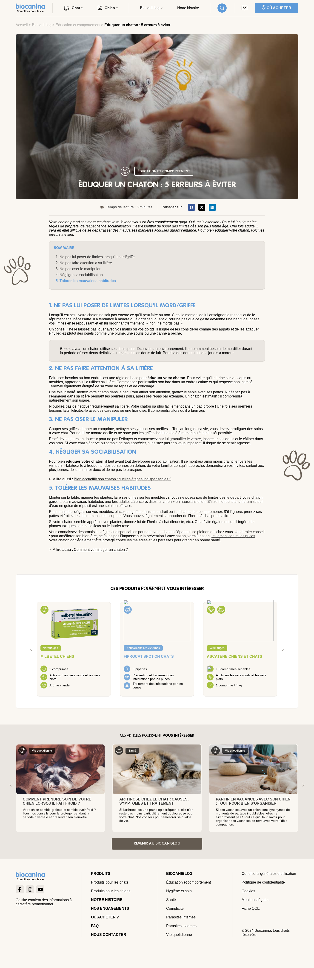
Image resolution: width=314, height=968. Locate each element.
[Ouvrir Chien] (117, 8)
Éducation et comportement (78, 25)
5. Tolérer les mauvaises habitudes (86, 281)
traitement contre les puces (233, 536)
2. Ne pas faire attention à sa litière (84, 263)
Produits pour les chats (109, 882)
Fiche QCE (251, 908)
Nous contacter (108, 935)
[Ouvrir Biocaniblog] (162, 8)
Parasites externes (181, 926)
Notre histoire (107, 900)
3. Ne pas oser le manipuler (78, 269)
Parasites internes (181, 917)
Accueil (22, 25)
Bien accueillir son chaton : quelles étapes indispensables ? (122, 479)
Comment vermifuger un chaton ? (101, 549)
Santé (171, 900)
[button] (191, 207)
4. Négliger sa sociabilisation (79, 275)
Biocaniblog (41, 25)
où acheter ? (105, 917)
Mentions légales (255, 900)
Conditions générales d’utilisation (269, 874)
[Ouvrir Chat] (82, 8)
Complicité (175, 908)
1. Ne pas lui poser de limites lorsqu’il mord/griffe (95, 257)
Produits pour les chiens (110, 891)
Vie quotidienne (179, 935)
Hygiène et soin (179, 891)
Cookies (248, 891)
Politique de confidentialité (263, 882)
